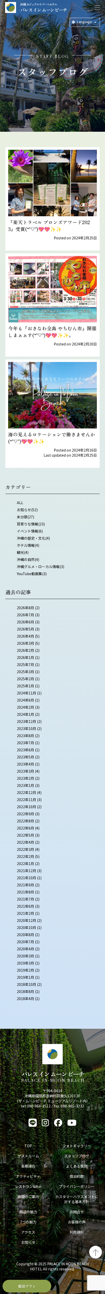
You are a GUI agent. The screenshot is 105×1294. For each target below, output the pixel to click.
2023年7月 (25, 742)
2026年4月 (25, 636)
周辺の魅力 (28, 1211)
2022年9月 (25, 813)
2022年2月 (25, 856)
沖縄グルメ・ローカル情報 (38, 566)
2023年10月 (26, 728)
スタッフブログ (76, 1155)
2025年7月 (25, 664)
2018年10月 (26, 984)
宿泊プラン (27, 1286)
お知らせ (24, 509)
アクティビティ (28, 1176)
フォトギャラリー (76, 1145)
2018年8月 (25, 991)
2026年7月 (25, 614)
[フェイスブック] (58, 1123)
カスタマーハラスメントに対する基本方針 (76, 1199)
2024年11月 (26, 692)
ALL (20, 502)
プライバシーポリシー (77, 1186)
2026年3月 (25, 643)
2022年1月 (25, 863)
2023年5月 (25, 756)
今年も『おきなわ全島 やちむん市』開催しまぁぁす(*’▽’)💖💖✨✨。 (52, 331)
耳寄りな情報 (27, 523)
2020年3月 (25, 955)
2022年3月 (25, 849)
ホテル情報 (26, 545)
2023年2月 (25, 778)
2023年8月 (25, 735)
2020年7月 (25, 941)
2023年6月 (25, 749)
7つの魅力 (28, 1221)
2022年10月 (26, 806)
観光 (20, 552)
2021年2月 (25, 913)
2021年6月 (25, 906)
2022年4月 (25, 842)
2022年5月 (25, 835)
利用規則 (77, 1232)
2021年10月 (26, 877)
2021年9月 (25, 884)
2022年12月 (26, 792)
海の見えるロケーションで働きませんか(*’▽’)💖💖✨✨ (51, 437)
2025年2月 (25, 678)
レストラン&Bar (28, 1186)
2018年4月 (25, 998)
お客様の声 (77, 1221)
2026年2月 (25, 650)
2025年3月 (25, 671)
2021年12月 (26, 870)
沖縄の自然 (26, 559)
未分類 (22, 516)
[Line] (33, 1123)
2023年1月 (25, 785)
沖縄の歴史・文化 (31, 538)
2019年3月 (25, 963)
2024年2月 (25, 707)
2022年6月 (25, 828)
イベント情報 (27, 531)
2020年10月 (26, 927)
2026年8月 (25, 607)
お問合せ (77, 1211)
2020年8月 (25, 934)
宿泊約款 (77, 1176)
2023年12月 (26, 721)
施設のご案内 (28, 1196)
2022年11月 (26, 799)
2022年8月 (25, 820)
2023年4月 (25, 764)
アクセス (28, 1232)
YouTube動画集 (29, 573)
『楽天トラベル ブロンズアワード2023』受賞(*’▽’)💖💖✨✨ (49, 225)
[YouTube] (71, 1123)
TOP (28, 1145)
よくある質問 (76, 1166)
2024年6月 (25, 700)
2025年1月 (25, 685)
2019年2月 (25, 970)
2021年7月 (25, 899)
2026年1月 (25, 657)
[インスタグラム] (45, 1123)
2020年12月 (26, 920)
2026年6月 (25, 621)
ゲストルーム (28, 1155)
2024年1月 (25, 714)
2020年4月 (25, 948)
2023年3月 (25, 771)
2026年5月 (25, 629)
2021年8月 (25, 891)
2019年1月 (25, 977)
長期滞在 (28, 1166)
